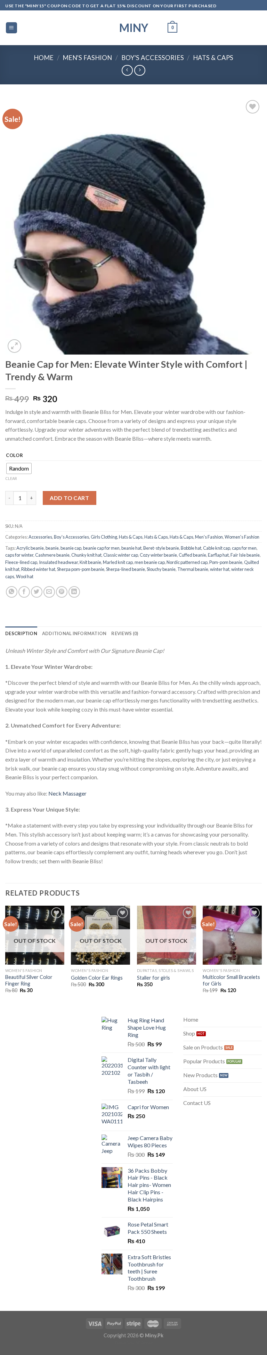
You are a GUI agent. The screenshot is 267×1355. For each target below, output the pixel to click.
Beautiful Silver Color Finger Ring (28, 980)
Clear (11, 478)
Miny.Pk (154, 1335)
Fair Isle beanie (245, 555)
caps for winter (19, 555)
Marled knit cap (118, 562)
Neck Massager (67, 793)
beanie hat (131, 548)
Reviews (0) (124, 633)
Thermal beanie (192, 569)
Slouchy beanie (161, 569)
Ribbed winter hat (38, 569)
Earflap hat (218, 555)
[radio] (19, 468)
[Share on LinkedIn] (74, 592)
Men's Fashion (87, 57)
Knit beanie (90, 562)
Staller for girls (153, 978)
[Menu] (11, 28)
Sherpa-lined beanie (125, 569)
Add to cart (69, 497)
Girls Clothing (104, 537)
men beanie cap (150, 562)
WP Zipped (144, 1342)
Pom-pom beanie (225, 562)
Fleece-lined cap (21, 562)
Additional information (74, 633)
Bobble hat (191, 548)
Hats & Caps (213, 57)
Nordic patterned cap (187, 562)
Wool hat (24, 576)
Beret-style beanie (161, 548)
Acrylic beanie (30, 548)
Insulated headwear (58, 562)
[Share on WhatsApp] (11, 592)
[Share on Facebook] (24, 592)
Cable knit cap (216, 548)
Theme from (125, 1342)
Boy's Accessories (152, 57)
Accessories (40, 537)
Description (21, 633)
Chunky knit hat (86, 555)
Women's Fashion (242, 537)
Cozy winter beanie (158, 555)
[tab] (21, 633)
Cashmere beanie (52, 555)
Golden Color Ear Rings (97, 978)
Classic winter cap (120, 555)
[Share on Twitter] (36, 592)
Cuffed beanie (192, 555)
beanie (52, 548)
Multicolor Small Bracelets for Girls (231, 980)
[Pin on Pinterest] (61, 592)
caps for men (244, 548)
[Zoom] (14, 346)
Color (14, 455)
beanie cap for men (101, 548)
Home (44, 57)
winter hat (219, 569)
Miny (133, 27)
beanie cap (70, 548)
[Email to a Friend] (49, 592)
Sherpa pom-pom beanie (80, 569)
